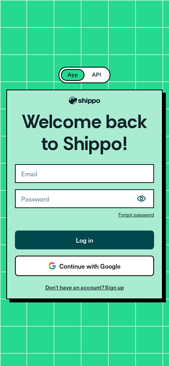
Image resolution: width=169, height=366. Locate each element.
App (73, 74)
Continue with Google (90, 266)
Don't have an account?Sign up (84, 287)
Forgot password (136, 214)
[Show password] (141, 198)
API (96, 74)
